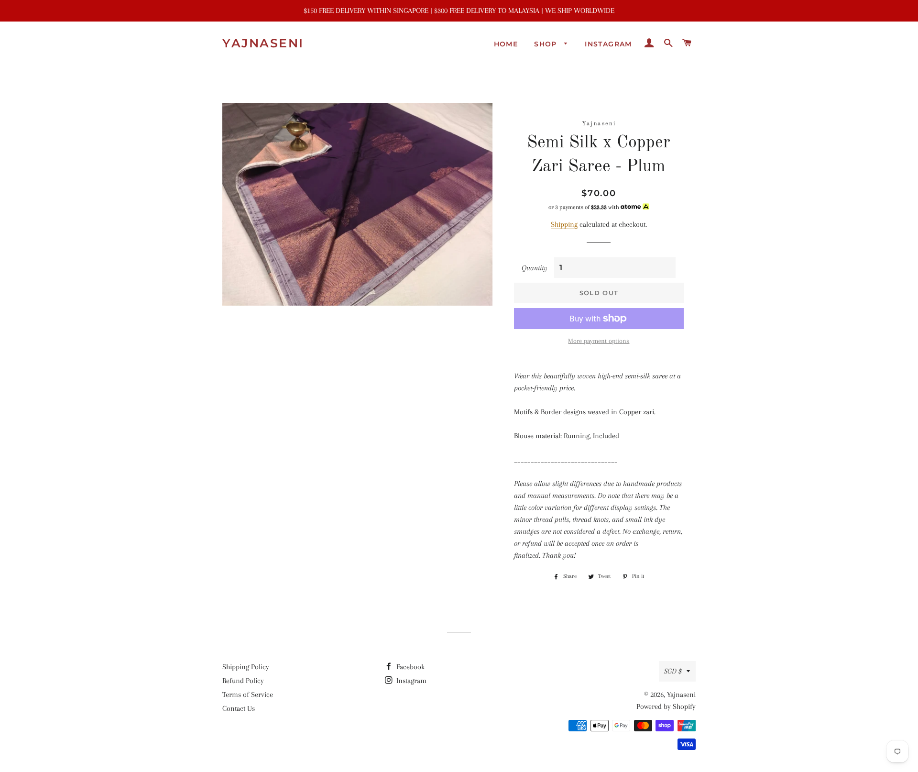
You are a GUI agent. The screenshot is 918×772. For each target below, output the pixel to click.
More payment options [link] (598, 340)
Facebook (409, 666)
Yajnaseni (263, 43)
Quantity (534, 268)
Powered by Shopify (666, 706)
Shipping (564, 224)
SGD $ (673, 671)
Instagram (608, 44)
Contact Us (238, 708)
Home (506, 44)
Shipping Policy (245, 666)
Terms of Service (247, 694)
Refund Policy (243, 680)
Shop (546, 44)
